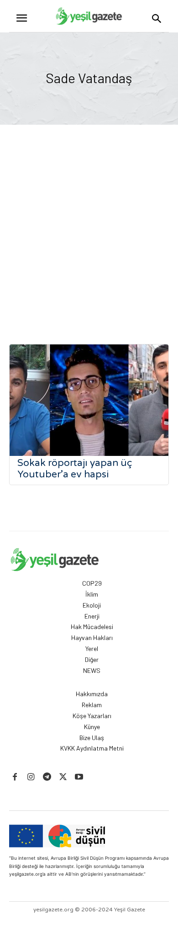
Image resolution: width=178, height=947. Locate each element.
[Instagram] (31, 777)
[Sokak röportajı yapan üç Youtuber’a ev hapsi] (89, 400)
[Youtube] (79, 777)
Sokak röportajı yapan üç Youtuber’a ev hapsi (74, 468)
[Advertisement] (89, 218)
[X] (63, 777)
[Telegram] (46, 777)
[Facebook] (15, 777)
